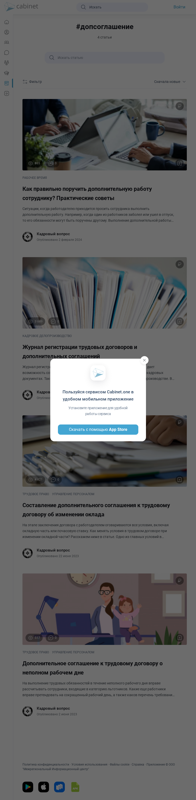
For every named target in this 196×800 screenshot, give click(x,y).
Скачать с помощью (98, 429)
